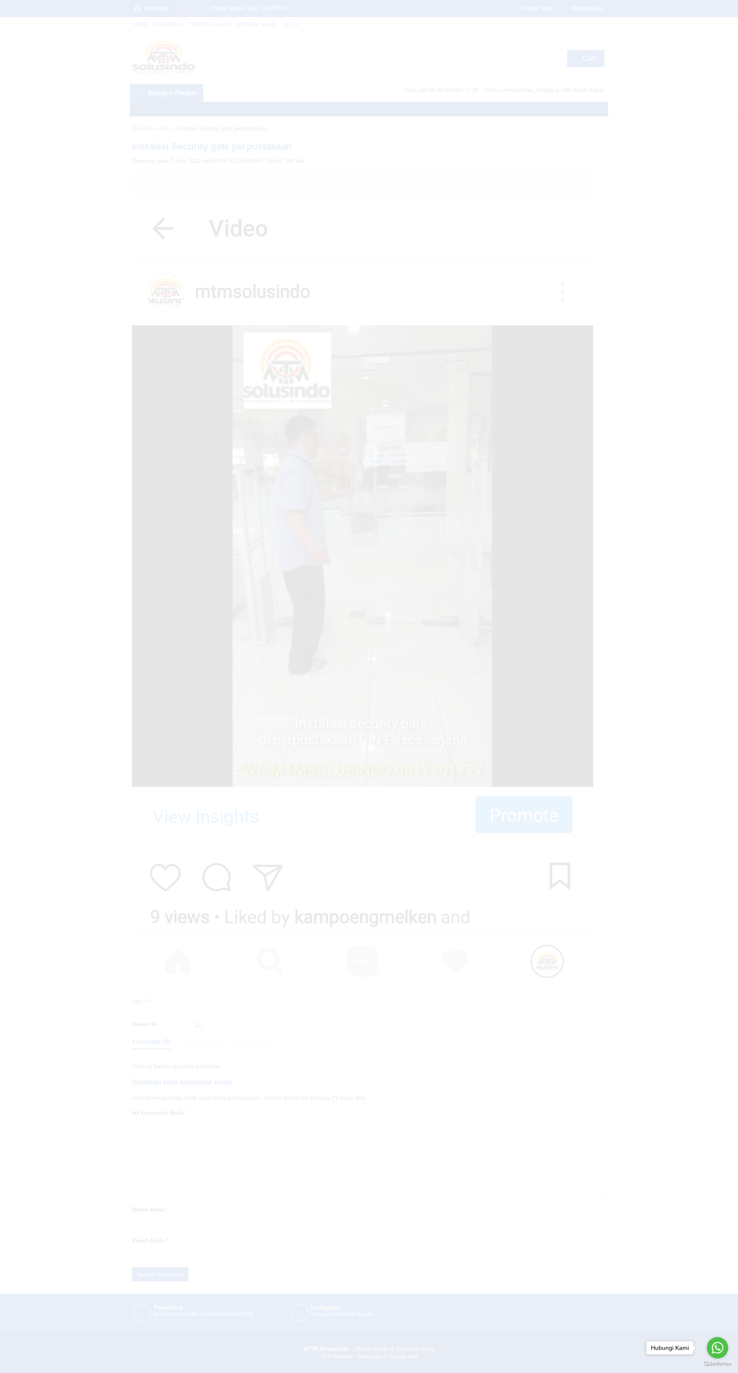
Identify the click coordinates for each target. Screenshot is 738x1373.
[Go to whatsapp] (717, 1347)
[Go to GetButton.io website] (717, 1364)
